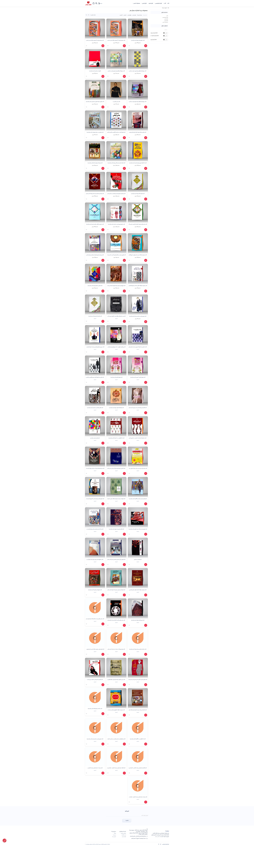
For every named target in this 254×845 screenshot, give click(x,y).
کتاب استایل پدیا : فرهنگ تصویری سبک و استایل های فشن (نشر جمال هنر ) (138, 347)
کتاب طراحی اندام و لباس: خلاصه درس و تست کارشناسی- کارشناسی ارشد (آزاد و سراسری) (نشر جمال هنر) (95, 681)
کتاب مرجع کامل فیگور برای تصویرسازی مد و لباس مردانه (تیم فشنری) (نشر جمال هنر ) (116, 71)
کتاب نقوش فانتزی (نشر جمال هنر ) (116, 377)
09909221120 (143, 837)
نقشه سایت (124, 838)
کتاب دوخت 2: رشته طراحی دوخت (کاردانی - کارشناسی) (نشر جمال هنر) (95, 769)
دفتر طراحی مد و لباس (138, 559)
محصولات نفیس (136, 3)
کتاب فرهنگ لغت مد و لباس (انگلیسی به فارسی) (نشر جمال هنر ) (116, 132)
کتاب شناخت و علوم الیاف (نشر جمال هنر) (95, 710)
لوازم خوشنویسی (158, 3)
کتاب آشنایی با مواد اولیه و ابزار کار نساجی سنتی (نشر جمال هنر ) (116, 469)
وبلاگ (115, 834)
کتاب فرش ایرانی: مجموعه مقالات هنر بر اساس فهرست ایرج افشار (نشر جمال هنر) (95, 651)
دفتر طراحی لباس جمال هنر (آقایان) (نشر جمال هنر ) (138, 498)
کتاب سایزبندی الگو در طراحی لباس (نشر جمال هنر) (95, 224)
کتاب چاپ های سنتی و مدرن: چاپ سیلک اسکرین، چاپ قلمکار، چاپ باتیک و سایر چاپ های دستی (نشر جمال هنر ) (138, 469)
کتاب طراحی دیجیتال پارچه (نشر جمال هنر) (95, 285)
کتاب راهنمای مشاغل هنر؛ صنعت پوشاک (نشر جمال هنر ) (95, 194)
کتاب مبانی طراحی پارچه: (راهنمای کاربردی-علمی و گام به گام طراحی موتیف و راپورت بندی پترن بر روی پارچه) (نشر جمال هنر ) (138, 224)
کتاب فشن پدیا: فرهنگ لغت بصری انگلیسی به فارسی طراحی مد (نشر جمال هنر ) (95, 377)
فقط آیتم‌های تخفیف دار (155, 35)
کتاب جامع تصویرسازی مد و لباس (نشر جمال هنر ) (116, 224)
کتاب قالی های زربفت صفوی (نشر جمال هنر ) (116, 529)
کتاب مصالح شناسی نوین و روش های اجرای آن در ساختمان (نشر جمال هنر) (95, 560)
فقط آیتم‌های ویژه (154, 39)
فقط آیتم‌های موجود (154, 33)
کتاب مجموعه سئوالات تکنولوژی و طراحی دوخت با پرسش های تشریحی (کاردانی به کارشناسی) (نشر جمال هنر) (116, 711)
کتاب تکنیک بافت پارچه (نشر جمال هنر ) (138, 193)
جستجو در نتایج (165, 26)
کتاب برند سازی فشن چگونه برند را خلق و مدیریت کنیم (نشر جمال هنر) (116, 316)
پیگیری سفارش (123, 834)
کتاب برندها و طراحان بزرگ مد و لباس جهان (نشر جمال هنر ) (95, 469)
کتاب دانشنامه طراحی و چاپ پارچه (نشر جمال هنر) (137, 650)
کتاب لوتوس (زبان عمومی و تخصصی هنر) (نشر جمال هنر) (116, 560)
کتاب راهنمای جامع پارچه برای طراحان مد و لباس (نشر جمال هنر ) (116, 194)
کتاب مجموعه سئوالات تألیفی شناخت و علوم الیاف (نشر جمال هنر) (137, 286)
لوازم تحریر (144, 3)
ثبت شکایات (124, 836)
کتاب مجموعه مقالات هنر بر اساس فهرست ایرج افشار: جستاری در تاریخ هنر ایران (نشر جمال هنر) (138, 255)
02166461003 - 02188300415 (135, 837)
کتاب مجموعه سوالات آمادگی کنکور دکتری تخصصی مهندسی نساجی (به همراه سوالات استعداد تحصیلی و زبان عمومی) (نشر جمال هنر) (138, 590)
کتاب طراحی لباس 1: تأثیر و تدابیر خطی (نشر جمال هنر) (138, 681)
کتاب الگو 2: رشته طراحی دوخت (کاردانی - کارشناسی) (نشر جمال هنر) (116, 769)
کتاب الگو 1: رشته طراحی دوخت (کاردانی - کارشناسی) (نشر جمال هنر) (138, 769)
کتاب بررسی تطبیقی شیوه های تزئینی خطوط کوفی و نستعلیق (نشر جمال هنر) (116, 681)
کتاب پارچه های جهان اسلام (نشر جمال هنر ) (95, 163)
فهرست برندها (164, 7)
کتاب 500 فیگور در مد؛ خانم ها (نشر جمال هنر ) (116, 438)
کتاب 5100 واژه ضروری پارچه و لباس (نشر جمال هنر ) (138, 163)
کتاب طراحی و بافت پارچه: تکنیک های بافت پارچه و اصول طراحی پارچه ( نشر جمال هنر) (137, 132)
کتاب (165, 3)
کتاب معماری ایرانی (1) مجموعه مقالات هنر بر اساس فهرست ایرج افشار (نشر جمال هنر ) (95, 40)
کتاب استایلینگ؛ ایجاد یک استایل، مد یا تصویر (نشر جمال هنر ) (137, 438)
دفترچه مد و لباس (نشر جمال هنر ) (95, 71)
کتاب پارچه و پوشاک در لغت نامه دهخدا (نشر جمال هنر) (116, 651)
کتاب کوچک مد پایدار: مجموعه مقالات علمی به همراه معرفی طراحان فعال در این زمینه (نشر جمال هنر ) (116, 499)
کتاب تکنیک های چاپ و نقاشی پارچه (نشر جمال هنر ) (116, 163)
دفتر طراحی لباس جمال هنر (95, 438)
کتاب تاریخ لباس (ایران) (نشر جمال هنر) (95, 590)
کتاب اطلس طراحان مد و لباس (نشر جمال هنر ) (95, 407)
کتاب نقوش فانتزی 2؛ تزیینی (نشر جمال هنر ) (137, 377)
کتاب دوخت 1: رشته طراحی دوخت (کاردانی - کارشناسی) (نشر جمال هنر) (137, 798)
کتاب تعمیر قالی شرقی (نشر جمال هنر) (137, 620)
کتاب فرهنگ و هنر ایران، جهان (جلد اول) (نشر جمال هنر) (116, 590)
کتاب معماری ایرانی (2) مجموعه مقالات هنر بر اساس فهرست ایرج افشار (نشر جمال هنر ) (116, 40)
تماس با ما (114, 838)
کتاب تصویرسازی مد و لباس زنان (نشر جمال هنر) (95, 740)
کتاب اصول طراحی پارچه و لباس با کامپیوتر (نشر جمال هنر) (95, 499)
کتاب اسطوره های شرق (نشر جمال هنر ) (138, 40)
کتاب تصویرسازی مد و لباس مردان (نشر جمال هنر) (137, 316)
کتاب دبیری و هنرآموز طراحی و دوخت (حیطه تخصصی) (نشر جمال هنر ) (95, 347)
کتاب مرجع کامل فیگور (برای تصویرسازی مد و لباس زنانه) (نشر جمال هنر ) (137, 102)
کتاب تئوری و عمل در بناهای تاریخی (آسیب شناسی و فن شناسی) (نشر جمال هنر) (116, 255)
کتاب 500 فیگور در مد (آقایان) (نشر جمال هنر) (138, 740)
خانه (168, 3)
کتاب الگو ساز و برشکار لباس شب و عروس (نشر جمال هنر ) (138, 408)
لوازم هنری (151, 3)
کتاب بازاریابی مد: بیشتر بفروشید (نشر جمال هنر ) (95, 132)
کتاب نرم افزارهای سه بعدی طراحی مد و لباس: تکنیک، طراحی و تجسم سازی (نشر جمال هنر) (116, 740)
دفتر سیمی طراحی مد (116, 101)
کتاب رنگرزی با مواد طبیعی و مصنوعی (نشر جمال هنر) (95, 101)
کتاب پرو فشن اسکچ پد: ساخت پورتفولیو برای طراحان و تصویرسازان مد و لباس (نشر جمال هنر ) (116, 347)
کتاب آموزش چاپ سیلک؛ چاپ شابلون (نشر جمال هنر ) (138, 529)
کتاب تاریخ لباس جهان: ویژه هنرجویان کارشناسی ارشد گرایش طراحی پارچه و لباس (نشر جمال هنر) (116, 286)
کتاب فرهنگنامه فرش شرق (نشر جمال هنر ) (116, 407)
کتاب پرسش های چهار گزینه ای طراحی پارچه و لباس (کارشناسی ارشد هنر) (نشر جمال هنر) (95, 255)
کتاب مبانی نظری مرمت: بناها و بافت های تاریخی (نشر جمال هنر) (95, 620)
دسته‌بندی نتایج (165, 12)
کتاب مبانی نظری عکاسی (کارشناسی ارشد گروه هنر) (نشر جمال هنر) (116, 620)
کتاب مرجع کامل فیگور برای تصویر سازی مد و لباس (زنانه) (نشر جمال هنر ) (137, 71)
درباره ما (114, 836)
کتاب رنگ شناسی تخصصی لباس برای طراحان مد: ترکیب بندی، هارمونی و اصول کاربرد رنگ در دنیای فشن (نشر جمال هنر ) (95, 529)
